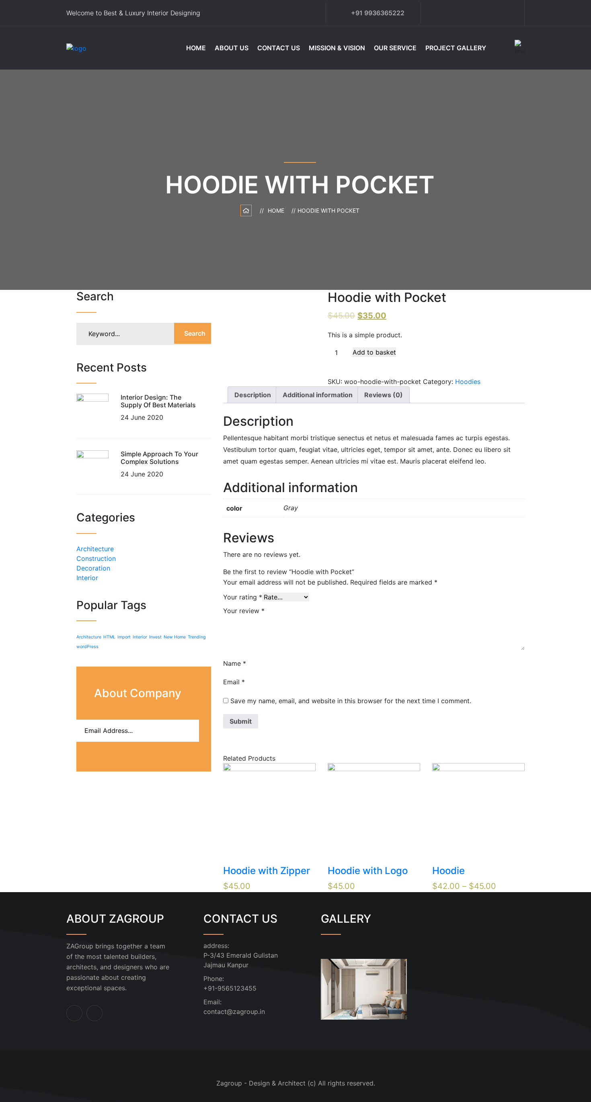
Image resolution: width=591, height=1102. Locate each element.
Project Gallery (455, 48)
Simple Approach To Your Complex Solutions (159, 458)
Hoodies (467, 382)
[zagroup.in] (115, 47)
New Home (175, 637)
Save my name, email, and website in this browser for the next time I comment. (350, 701)
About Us (231, 48)
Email (234, 682)
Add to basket (374, 352)
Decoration (93, 568)
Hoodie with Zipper (266, 870)
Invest (155, 637)
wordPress (87, 646)
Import (124, 637)
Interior (87, 578)
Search (194, 333)
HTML (109, 637)
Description (252, 395)
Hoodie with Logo (368, 870)
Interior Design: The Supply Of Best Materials (158, 401)
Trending (197, 637)
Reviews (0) (383, 395)
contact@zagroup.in (234, 1012)
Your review (244, 611)
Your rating (242, 597)
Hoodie (448, 870)
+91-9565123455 (230, 988)
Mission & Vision (337, 48)
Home (196, 48)
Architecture (95, 549)
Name (234, 663)
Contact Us (278, 48)
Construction (96, 558)
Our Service (395, 48)
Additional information (318, 395)
